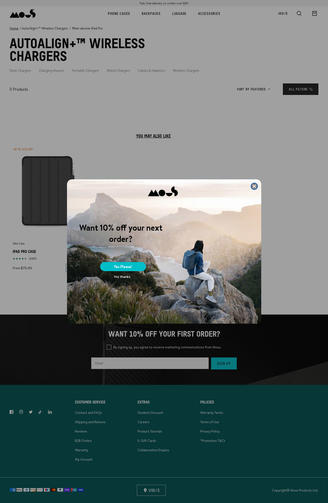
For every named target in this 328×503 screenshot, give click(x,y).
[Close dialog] (254, 186)
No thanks (122, 276)
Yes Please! (123, 266)
